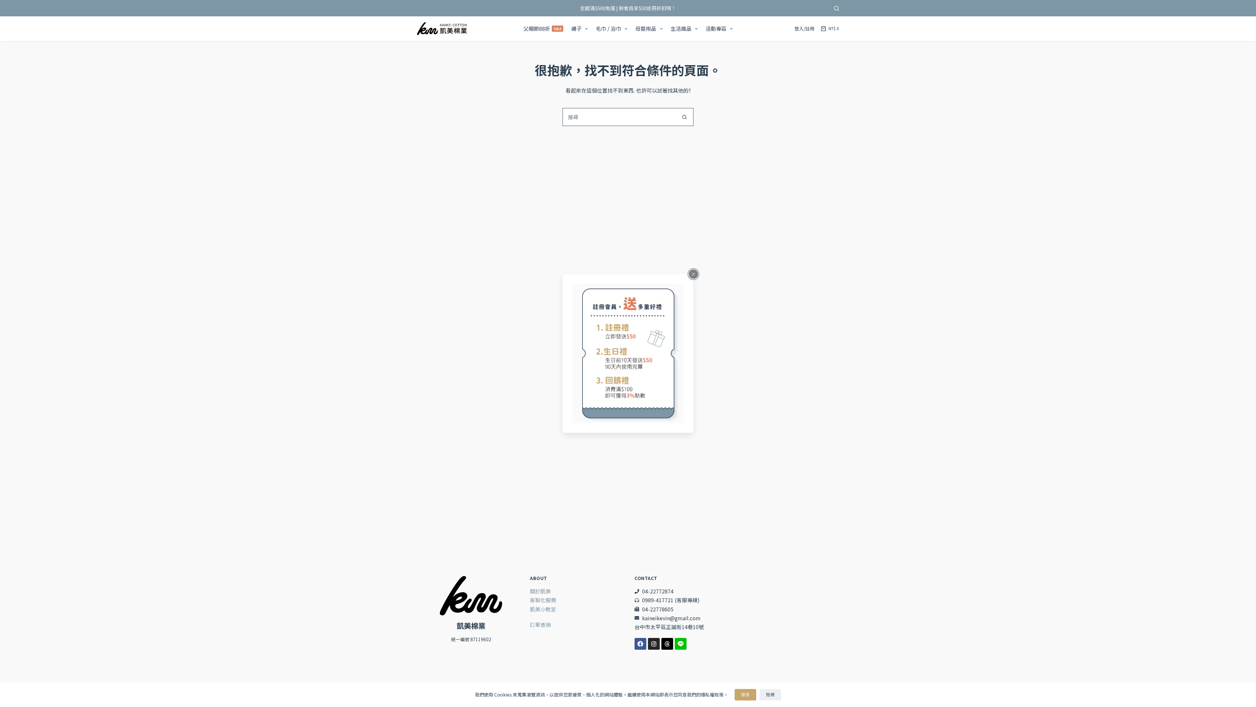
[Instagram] (654, 644)
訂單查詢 (540, 624)
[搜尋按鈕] (684, 117)
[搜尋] (836, 8)
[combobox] (619, 117)
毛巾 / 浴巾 (608, 28)
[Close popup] (693, 274)
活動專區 (716, 28)
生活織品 (681, 28)
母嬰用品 (645, 28)
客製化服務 (543, 600)
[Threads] (667, 644)
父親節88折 (542, 28)
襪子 (576, 28)
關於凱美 (540, 591)
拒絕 (770, 694)
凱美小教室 (543, 609)
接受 (745, 694)
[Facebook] (640, 644)
